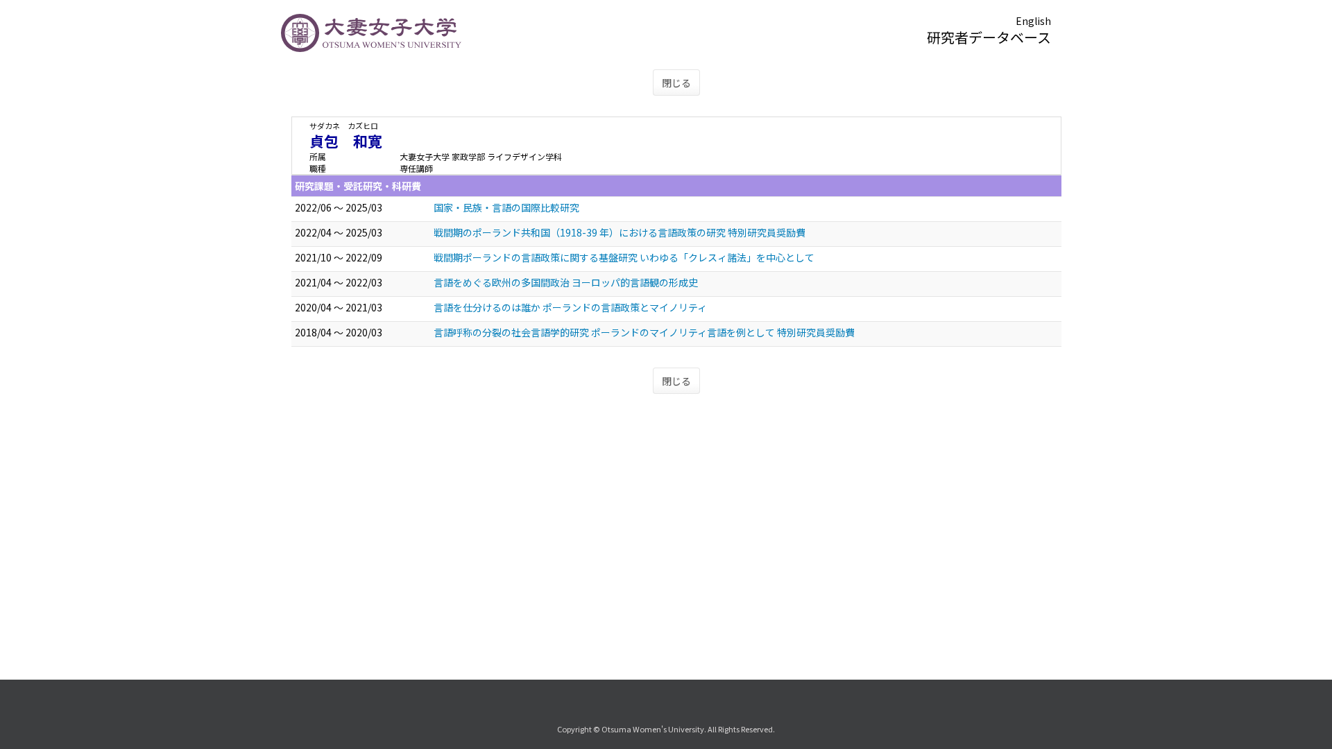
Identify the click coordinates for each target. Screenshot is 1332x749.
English (1033, 21)
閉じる (676, 82)
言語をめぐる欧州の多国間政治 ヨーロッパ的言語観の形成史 (566, 282)
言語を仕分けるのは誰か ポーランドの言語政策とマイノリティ (570, 307)
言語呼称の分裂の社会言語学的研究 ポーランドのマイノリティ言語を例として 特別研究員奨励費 (644, 332)
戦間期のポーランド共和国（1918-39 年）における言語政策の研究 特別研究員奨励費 (619, 232)
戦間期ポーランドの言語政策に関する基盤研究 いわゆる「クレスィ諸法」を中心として (624, 257)
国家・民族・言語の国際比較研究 (506, 207)
